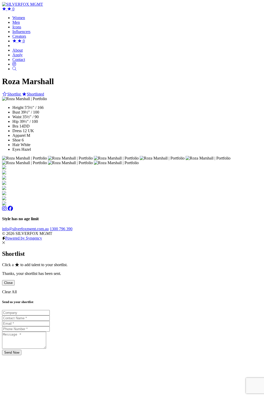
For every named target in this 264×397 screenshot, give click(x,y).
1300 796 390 (61, 229)
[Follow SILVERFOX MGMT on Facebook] (10, 209)
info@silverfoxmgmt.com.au (25, 229)
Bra (15, 126)
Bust (16, 112)
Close (8, 283)
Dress (17, 131)
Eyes (16, 149)
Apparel (19, 135)
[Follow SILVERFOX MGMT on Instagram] (5, 209)
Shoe (16, 140)
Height (17, 107)
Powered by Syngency (23, 238)
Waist (16, 117)
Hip (15, 121)
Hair (16, 144)
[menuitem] (18, 17)
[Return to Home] (22, 4)
